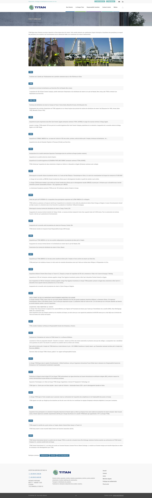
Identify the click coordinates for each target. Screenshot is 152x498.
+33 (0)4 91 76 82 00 (35, 474)
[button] (123, 7)
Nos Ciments (69, 7)
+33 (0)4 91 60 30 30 (35, 477)
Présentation (44, 455)
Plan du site (106, 484)
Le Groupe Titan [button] (80, 7)
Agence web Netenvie (118, 495)
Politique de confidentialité (110, 481)
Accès (104, 476)
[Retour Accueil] (37, 7)
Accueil (104, 470)
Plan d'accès (111, 1)
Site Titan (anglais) (63, 455)
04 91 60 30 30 (100, 1)
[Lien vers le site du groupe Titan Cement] (62, 472)
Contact (105, 473)
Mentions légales (107, 479)
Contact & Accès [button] (106, 7)
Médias (115, 7)
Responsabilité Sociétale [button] (93, 7)
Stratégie (53, 455)
